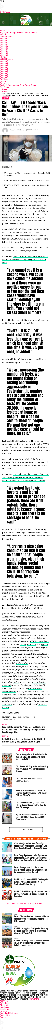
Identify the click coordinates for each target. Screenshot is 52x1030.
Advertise (4, 1003)
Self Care (4, 79)
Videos (3, 34)
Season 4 (4, 45)
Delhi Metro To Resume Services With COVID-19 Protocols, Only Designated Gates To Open (25, 259)
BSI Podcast (5, 87)
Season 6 (4, 49)
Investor (3, 1011)
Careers (3, 1017)
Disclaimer (4, 1009)
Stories (3, 83)
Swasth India (9, 719)
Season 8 (4, 53)
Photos (3, 57)
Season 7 (4, 51)
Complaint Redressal (9, 1013)
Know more (34, 999)
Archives (4, 1001)
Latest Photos (6, 59)
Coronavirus (23, 717)
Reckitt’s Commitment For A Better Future (18, 85)
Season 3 (4, 43)
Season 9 (4, 55)
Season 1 (4, 38)
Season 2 (4, 41)
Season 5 (4, 47)
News (5, 91)
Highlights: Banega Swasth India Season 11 (19, 32)
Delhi (34, 717)
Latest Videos (6, 36)
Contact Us (5, 1015)
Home (2, 30)
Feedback (4, 1007)
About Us (4, 1005)
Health (3, 81)
